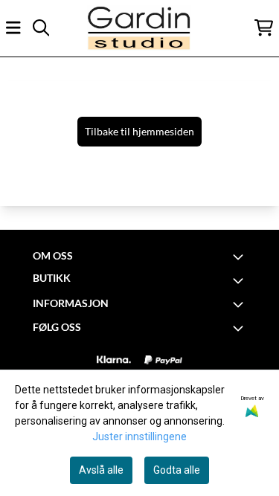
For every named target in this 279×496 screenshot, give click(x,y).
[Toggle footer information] (240, 257)
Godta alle (176, 470)
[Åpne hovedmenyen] (13, 27)
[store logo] (139, 28)
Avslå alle (101, 470)
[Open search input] (41, 27)
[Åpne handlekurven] (263, 27)
